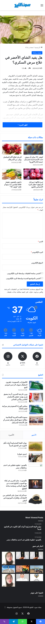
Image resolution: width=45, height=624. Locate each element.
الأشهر (33, 435)
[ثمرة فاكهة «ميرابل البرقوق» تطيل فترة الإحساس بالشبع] (33, 174)
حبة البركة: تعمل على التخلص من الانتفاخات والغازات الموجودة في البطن (15, 497)
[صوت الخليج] (22, 5)
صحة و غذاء (29, 47)
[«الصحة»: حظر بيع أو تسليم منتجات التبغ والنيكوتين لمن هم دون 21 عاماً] (36, 577)
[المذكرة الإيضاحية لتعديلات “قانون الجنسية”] (36, 555)
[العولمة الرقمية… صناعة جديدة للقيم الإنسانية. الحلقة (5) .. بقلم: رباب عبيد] (8, 580)
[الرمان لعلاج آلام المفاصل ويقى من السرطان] (12, 149)
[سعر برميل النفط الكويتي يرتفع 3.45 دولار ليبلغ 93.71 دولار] (22, 569)
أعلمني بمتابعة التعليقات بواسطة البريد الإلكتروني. (24, 273)
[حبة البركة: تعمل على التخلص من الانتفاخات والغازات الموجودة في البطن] (35, 499)
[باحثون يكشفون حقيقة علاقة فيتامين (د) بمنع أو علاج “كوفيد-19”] (12, 174)
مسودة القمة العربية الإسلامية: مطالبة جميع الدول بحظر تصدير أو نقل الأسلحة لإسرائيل (15, 419)
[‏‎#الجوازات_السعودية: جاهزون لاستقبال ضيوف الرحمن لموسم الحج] (36, 385)
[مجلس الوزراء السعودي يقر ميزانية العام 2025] (36, 409)
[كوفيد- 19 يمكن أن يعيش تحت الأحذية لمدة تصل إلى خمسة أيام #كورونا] (33, 149)
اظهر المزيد (23, 125)
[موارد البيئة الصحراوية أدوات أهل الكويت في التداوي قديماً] (35, 446)
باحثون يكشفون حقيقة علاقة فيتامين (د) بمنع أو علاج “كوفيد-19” (13, 184)
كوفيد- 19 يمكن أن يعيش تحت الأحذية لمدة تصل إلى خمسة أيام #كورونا (33, 159)
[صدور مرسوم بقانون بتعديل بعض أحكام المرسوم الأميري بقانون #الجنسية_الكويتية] (22, 555)
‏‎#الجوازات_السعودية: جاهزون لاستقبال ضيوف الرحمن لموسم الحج (16, 384)
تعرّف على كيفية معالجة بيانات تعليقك (20, 292)
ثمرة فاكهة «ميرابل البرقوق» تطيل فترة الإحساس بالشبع (36, 184)
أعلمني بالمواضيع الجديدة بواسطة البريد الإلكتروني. (23, 278)
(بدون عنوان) (22, 454)
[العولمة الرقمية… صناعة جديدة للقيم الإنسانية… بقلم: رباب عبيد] (8, 558)
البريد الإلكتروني (37, 252)
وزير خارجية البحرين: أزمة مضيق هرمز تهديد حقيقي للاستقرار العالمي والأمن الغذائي (15, 396)
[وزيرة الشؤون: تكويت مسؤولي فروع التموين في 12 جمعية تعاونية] (22, 577)
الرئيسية (38, 47)
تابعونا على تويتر (36, 593)
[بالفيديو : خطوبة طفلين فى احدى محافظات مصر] (35, 471)
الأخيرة (11, 435)
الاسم (40, 242)
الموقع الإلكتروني (37, 263)
